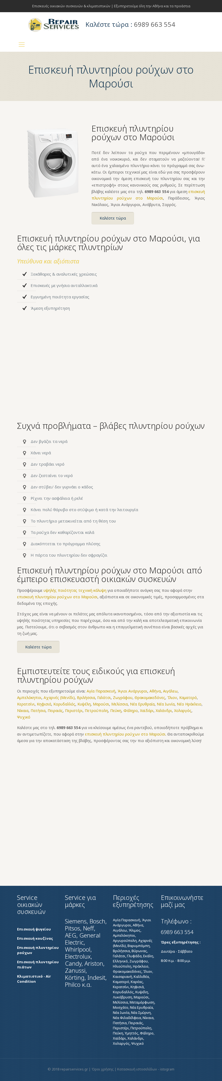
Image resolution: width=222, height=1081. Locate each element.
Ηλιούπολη (122, 966)
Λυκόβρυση (122, 997)
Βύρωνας (139, 950)
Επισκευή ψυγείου (34, 929)
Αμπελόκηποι (29, 697)
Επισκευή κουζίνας (35, 938)
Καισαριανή (122, 976)
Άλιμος (135, 930)
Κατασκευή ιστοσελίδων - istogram (145, 1069)
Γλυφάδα (134, 955)
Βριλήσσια (86, 697)
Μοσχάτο (120, 1007)
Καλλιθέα (141, 976)
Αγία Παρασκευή (101, 691)
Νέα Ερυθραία (142, 704)
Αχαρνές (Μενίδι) (59, 697)
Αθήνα (155, 691)
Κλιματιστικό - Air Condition (34, 979)
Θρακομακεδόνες (150, 697)
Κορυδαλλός (64, 704)
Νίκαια (22, 710)
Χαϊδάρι (147, 710)
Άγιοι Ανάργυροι (132, 691)
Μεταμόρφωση (142, 1002)
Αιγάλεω (170, 691)
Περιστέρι (74, 710)
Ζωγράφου (122, 697)
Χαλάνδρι (164, 710)
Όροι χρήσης (103, 1069)
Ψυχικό (23, 717)
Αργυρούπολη (125, 940)
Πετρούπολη (96, 710)
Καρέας (137, 981)
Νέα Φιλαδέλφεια (127, 1017)
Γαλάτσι (104, 697)
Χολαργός (182, 710)
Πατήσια (38, 710)
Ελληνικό (120, 961)
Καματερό (188, 697)
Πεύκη (115, 710)
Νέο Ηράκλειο (189, 704)
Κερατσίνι (26, 704)
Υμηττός (131, 1033)
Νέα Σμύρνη (141, 1012)
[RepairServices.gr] (53, 24)
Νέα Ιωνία (166, 704)
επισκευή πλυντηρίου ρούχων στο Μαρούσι (57, 596)
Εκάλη (148, 955)
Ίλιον (172, 697)
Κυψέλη (84, 704)
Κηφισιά (44, 704)
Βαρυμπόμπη (139, 945)
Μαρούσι (101, 704)
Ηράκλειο (140, 966)
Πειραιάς (55, 710)
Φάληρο (130, 710)
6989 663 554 (157, 191)
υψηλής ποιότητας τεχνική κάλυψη (75, 590)
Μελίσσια (119, 704)
